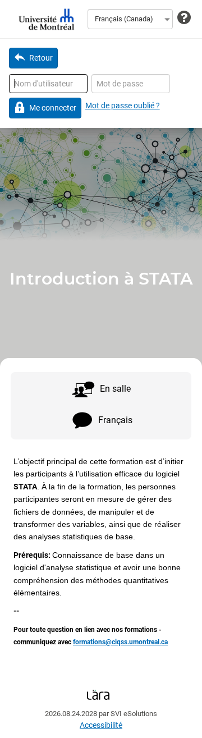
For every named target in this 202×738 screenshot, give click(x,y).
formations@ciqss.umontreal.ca (120, 642)
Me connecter (52, 107)
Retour (41, 57)
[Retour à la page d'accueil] (45, 19)
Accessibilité (101, 725)
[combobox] (130, 19)
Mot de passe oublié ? (122, 105)
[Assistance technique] (184, 18)
